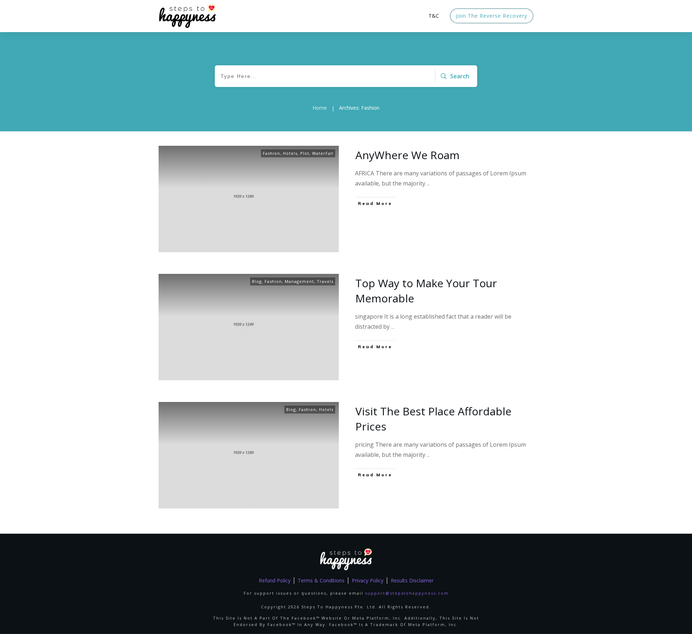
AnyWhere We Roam (407, 155)
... (428, 183)
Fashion (271, 153)
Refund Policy (274, 580)
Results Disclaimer (412, 580)
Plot (304, 153)
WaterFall (322, 153)
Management (299, 281)
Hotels (290, 153)
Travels (325, 281)
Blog (257, 281)
